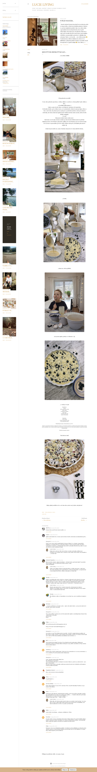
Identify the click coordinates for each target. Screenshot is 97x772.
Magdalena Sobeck (50, 670)
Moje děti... (9, 228)
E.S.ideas (5, 29)
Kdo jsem (38, 8)
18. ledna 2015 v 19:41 (54, 577)
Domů (33, 8)
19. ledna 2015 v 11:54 (55, 657)
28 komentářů (8, 340)
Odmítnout (73, 770)
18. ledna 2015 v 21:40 (55, 631)
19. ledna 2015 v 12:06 (59, 670)
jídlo (28, 54)
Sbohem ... (6, 292)
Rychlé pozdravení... (8, 180)
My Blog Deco (6, 80)
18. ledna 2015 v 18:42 (53, 534)
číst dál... (86, 44)
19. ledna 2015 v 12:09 (53, 676)
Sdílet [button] (61, 44)
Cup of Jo (5, 37)
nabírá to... (7, 266)
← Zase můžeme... (46, 520)
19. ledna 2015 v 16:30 (60, 699)
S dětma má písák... (7, 208)
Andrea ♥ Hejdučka (50, 560)
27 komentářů (8, 268)
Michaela (48, 604)
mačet (47, 534)
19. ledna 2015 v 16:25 (60, 585)
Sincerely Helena (6, 40)
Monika (47, 577)
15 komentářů (8, 312)
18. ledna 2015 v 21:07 (55, 603)
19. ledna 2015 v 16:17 (53, 710)
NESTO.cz (48, 528)
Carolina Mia (5, 52)
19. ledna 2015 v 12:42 (53, 691)
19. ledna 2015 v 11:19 (54, 649)
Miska (47, 622)
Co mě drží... (8, 338)
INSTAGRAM (40, 10)
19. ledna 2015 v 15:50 (60, 549)
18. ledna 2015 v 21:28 (53, 622)
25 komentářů (8, 145)
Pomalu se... (7, 310)
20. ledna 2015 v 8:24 (58, 594)
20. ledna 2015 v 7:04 (60, 566)
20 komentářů (8, 163)
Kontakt (44, 8)
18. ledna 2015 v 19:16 (59, 560)
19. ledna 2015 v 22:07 (54, 716)
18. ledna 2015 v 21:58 (52, 640)
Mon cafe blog (6, 60)
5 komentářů (65, 44)
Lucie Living (43, 4)
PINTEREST (46, 10)
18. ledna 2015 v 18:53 (55, 541)
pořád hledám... (67, 21)
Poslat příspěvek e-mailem (50, 512)
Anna (47, 677)
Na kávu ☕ (52, 10)
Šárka (47, 710)
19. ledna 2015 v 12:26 (57, 683)
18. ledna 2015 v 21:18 (55, 611)
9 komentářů (8, 212)
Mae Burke (63, 766)
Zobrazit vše (6, 83)
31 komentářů (8, 119)
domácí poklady (49, 683)
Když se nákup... (9, 143)
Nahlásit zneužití (7, 17)
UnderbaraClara (6, 49)
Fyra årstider (5, 77)
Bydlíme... (6, 117)
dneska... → (84, 520)
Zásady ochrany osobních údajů (56, 8)
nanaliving (48, 649)
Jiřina (47, 691)
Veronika (48, 717)
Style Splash (5, 25)
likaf (47, 640)
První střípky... (9, 161)
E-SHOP (34, 10)
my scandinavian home (8, 69)
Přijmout (64, 770)
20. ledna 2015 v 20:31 (53, 726)
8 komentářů (8, 294)
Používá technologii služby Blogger (59, 763)
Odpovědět (48, 531)
